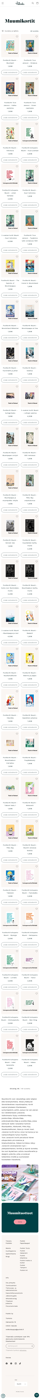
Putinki (22, 1391)
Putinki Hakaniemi (23, 1252)
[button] (2, 3)
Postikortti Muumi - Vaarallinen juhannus (29, 716)
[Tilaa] (32, 1346)
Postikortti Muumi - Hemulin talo (10, 541)
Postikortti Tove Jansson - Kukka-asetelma (10, 105)
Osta (20, 1222)
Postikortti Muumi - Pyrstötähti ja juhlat (10, 369)
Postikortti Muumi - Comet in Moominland (30, 282)
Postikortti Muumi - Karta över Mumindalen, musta (10, 588)
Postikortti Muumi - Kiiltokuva (10, 149)
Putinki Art (24, 1270)
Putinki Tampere (23, 1266)
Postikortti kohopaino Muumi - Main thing (30, 1018)
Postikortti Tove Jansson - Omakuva (29, 61)
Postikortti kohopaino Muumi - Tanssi (30, 976)
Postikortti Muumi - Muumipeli (10, 61)
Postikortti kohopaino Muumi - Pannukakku (30, 891)
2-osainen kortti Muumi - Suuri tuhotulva (10, 236)
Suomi (19, 1384)
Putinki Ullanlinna (23, 1257)
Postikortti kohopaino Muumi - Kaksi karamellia (10, 1062)
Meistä (8, 1248)
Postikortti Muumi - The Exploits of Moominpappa (10, 283)
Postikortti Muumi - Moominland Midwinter (10, 327)
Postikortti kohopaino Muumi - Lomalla (10, 976)
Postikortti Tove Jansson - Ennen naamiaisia (30, 105)
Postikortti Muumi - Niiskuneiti (30, 804)
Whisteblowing (11, 1298)
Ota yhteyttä (10, 1283)
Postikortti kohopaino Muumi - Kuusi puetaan (30, 149)
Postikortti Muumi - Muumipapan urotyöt (10, 454)
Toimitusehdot (11, 1285)
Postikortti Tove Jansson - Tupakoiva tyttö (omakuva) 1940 (30, 238)
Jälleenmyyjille (11, 1296)
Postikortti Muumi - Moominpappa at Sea (30, 327)
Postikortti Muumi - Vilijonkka (10, 716)
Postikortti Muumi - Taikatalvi (10, 891)
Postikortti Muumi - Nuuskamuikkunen (10, 674)
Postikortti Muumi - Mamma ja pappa (30, 674)
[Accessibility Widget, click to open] (3, 1396)
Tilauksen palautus (9, 1302)
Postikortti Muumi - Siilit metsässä (30, 454)
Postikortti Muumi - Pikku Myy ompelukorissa (30, 497)
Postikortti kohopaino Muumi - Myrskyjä (10, 934)
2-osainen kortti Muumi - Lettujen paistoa (29, 411)
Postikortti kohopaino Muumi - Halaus (30, 1061)
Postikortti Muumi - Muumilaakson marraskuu (10, 760)
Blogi (8, 1256)
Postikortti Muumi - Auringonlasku (10, 411)
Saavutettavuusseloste (14, 1293)
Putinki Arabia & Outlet (26, 1262)
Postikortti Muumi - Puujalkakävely (30, 759)
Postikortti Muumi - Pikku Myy (10, 846)
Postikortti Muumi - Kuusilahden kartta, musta (30, 542)
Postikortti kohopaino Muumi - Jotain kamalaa (10, 193)
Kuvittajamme (11, 1251)
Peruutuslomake (12, 1306)
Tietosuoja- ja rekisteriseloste (11, 1289)
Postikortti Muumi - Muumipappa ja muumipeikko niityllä (10, 497)
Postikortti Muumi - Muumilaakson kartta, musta (30, 588)
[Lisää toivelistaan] (16, 36)
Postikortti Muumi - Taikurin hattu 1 (10, 804)
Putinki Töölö (25, 1248)
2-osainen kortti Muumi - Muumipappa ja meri (10, 632)
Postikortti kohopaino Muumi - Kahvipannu (30, 934)
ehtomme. (23, 1350)
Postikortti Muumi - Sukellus (30, 369)
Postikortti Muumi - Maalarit (30, 632)
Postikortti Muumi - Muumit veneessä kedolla (30, 847)
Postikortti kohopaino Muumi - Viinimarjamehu (10, 1018)
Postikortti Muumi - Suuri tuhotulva (30, 191)
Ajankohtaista (11, 1254)
